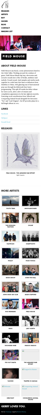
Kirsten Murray (21, 412)
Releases (5, 11)
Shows (4, 21)
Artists (4, 14)
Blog (3, 25)
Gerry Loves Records (4, 4)
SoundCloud (5, 122)
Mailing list (7, 31)
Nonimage (9, 412)
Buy (3, 18)
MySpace (4, 118)
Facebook (4, 114)
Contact (5, 28)
